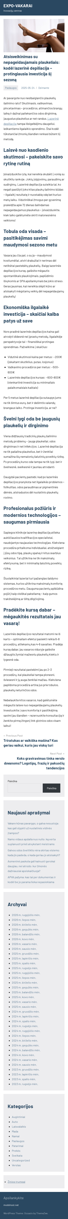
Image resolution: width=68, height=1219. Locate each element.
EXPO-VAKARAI (17, 5)
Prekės (16, 1150)
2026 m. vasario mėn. (24, 943)
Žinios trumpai (16, 1181)
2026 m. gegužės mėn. (25, 929)
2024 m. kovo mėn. (23, 1055)
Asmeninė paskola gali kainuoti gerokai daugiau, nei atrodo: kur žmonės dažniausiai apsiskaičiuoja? (31, 866)
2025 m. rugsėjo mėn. (25, 968)
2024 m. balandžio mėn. (26, 1050)
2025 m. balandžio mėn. (26, 992)
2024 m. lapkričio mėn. (25, 1016)
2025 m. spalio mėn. (24, 963)
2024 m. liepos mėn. (24, 1035)
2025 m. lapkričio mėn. (25, 958)
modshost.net (11, 1204)
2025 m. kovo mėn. (23, 997)
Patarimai (17, 1145)
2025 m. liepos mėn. (24, 977)
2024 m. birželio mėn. (25, 1040)
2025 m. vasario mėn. (24, 1001)
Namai (16, 1136)
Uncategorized (21, 1160)
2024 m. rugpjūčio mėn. (26, 1030)
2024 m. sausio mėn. (24, 1064)
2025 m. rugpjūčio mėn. (26, 972)
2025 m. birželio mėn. (25, 982)
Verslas (16, 1165)
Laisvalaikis (19, 1126)
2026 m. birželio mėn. (25, 924)
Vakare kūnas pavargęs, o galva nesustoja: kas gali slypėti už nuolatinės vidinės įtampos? (33, 828)
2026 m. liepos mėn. (24, 919)
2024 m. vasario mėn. (25, 1059)
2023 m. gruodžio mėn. (25, 1069)
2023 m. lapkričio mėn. (25, 1074)
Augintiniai (18, 1116)
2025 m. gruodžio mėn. (25, 953)
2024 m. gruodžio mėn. (26, 1011)
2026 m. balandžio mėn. (26, 934)
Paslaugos (11, 87)
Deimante (43, 87)
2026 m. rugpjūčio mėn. (26, 914)
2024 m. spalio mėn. (24, 1021)
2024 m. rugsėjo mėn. (25, 1026)
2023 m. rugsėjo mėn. (25, 1084)
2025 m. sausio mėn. (24, 1006)
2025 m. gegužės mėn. (25, 987)
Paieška (12, 781)
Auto (15, 1121)
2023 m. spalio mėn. (24, 1079)
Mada (15, 1131)
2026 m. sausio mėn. (24, 948)
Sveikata (17, 1155)
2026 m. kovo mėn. (23, 939)
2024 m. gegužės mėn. (25, 1045)
